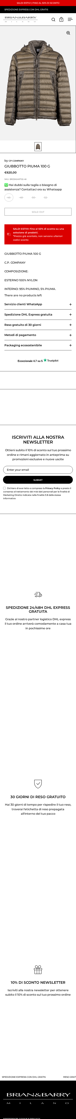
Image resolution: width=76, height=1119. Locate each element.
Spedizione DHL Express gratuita (28, 314)
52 (45, 197)
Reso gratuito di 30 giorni (22, 325)
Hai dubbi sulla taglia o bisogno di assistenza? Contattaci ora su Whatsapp (33, 187)
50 (33, 197)
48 (21, 197)
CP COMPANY (16, 160)
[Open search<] (53, 19)
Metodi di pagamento (20, 335)
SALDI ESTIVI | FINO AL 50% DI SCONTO (38, 3)
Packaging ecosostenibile (23, 345)
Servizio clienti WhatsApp (23, 304)
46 (8, 197)
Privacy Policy (52, 488)
